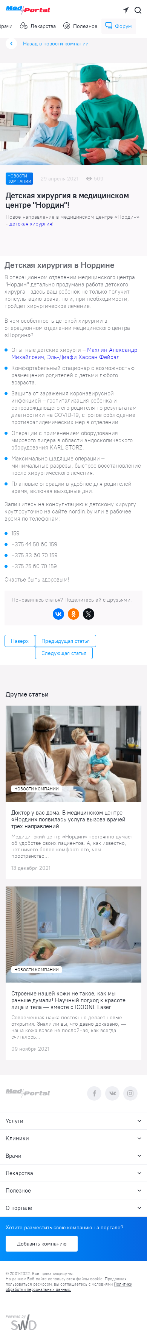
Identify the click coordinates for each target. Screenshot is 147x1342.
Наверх (20, 641)
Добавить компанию (41, 1243)
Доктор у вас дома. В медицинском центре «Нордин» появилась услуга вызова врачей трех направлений (68, 819)
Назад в (56, 43)
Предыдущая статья (65, 641)
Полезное (85, 26)
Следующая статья (63, 653)
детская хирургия (30, 223)
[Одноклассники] (73, 614)
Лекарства (43, 26)
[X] (88, 614)
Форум (123, 26)
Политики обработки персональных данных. (69, 1286)
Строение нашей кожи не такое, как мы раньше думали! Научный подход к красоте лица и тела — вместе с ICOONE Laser (68, 1000)
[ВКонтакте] (58, 614)
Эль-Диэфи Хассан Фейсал (83, 357)
